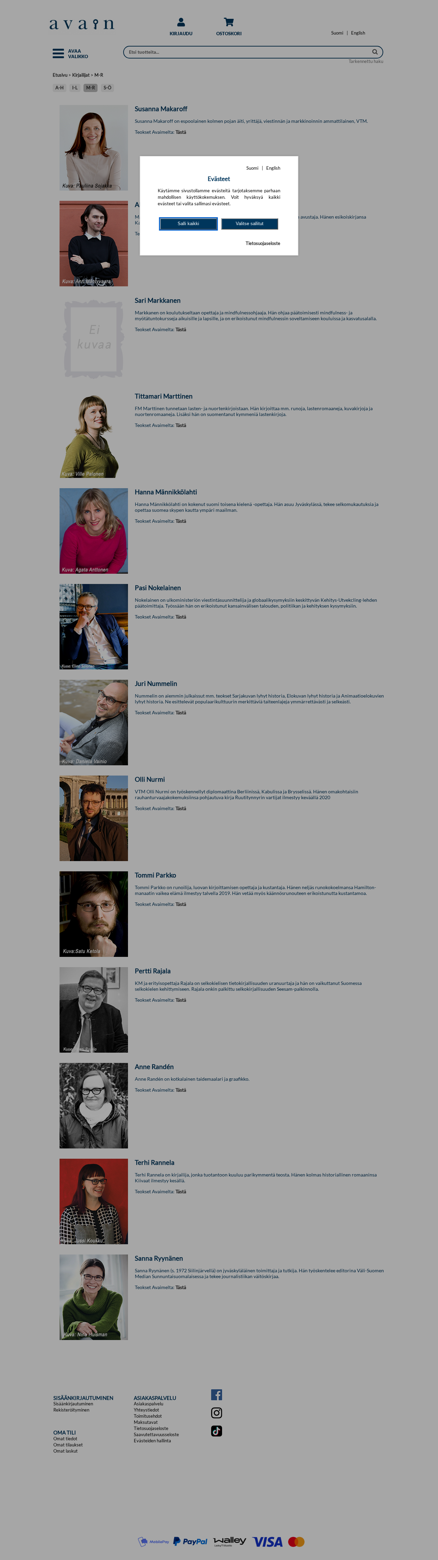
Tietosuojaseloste (263, 243)
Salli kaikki (188, 223)
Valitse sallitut (249, 223)
